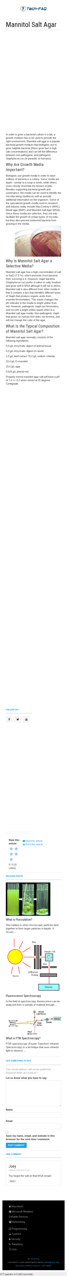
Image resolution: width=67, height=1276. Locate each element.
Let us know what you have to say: (26, 1077)
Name (9, 1109)
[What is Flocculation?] (33, 899)
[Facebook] (9, 719)
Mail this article (33, 840)
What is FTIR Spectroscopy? (23, 1038)
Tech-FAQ (35, 1259)
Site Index (47, 1266)
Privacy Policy (33, 1266)
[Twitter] (17, 719)
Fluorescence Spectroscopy (23, 996)
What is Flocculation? (19, 919)
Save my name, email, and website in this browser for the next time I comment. (30, 1137)
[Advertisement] (34, 56)
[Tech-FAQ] (33, 8)
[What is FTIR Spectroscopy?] (33, 1022)
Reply (13, 1181)
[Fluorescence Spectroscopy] (33, 964)
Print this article (34, 844)
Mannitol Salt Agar (31, 24)
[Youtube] (26, 719)
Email (9, 1121)
